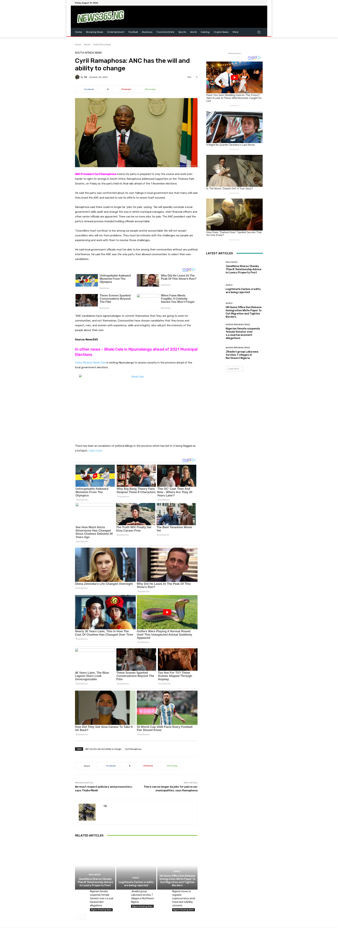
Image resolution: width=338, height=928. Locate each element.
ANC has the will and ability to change (103, 749)
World (87, 44)
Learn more (95, 450)
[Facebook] (244, 3)
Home (78, 44)
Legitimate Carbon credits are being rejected (136, 884)
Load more (233, 368)
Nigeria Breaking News (101, 909)
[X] (252, 3)
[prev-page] (77, 917)
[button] (259, 32)
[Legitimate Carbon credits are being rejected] (136, 865)
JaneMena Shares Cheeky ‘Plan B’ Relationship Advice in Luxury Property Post (95, 882)
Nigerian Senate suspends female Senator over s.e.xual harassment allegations (101, 898)
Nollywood (95, 875)
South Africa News (102, 44)
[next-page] (83, 917)
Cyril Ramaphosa (133, 749)
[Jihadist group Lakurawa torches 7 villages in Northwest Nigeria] (122, 894)
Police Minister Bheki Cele (90, 362)
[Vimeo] (257, 3)
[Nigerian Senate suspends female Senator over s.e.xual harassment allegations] (81, 894)
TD (85, 77)
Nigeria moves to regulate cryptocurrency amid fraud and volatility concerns (183, 898)
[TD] (78, 77)
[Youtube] (261, 3)
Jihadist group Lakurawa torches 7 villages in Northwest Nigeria (242, 355)
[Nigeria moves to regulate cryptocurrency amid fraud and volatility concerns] (163, 894)
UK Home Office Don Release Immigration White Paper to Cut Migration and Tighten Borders (177, 880)
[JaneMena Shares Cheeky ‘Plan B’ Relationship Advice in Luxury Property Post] (95, 865)
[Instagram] (248, 3)
